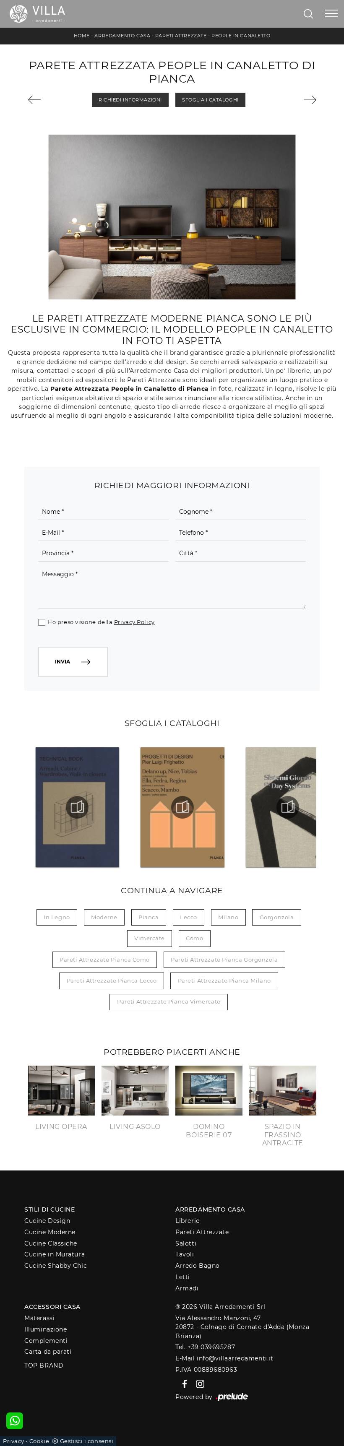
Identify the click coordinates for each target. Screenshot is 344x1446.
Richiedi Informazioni (130, 100)
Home (82, 36)
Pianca (148, 917)
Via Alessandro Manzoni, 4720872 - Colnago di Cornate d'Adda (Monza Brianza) (242, 1327)
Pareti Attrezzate (180, 36)
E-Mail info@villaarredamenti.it (224, 1358)
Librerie (187, 1221)
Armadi (186, 1288)
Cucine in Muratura (54, 1254)
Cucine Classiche (50, 1243)
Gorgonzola (277, 917)
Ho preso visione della (100, 622)
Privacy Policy (134, 622)
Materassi (39, 1318)
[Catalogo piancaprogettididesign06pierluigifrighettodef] (182, 807)
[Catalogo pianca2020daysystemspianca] (288, 807)
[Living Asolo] (295, 100)
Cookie (39, 1441)
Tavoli (184, 1254)
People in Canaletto (240, 36)
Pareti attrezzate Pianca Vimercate (169, 1001)
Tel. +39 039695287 (205, 1347)
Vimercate (149, 938)
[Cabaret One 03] (49, 100)
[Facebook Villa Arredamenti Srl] (183, 1383)
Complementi (46, 1341)
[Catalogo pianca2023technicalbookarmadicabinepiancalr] (77, 807)
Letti (182, 1277)
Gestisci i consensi (86, 1441)
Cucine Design (47, 1221)
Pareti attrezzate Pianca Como (105, 959)
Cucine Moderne (50, 1232)
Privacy (13, 1441)
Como (194, 938)
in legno (57, 917)
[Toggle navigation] (331, 14)
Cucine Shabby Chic (55, 1265)
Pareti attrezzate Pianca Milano (224, 980)
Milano (228, 917)
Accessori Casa (52, 1307)
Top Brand (43, 1365)
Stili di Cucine (49, 1209)
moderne (104, 917)
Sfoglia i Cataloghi (210, 100)
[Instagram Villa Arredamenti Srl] (197, 1383)
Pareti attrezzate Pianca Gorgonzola (224, 959)
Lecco (188, 917)
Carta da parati (47, 1351)
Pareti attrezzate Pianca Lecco (112, 980)
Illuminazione (45, 1329)
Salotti (185, 1243)
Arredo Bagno (197, 1265)
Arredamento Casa (122, 36)
